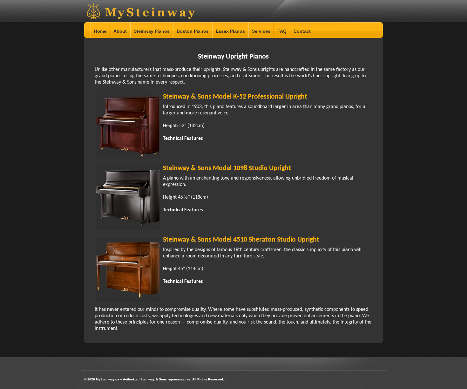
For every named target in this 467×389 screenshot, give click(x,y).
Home (100, 31)
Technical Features (183, 138)
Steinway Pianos (152, 31)
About (120, 31)
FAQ (282, 31)
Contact (302, 31)
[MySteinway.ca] (143, 17)
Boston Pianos (193, 31)
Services (261, 31)
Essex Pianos (230, 31)
